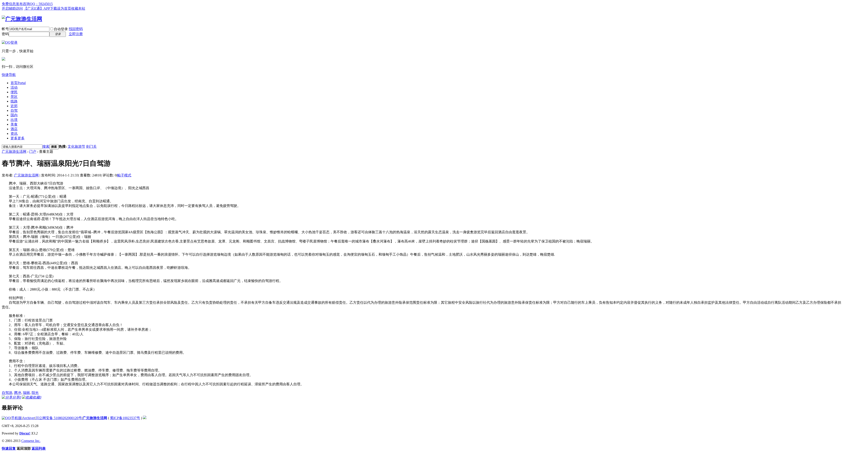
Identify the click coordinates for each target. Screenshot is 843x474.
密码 (5, 34)
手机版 (16, 418)
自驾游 (7, 393)
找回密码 (76, 29)
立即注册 (76, 34)
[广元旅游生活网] (22, 19)
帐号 (5, 29)
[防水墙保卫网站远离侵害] (144, 418)
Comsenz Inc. (30, 441)
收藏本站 (78, 8)
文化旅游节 (76, 146)
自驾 (14, 110)
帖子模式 (124, 175)
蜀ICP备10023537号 (125, 418)
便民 (14, 92)
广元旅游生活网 (14, 151)
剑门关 (91, 146)
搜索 (45, 146)
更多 (18, 138)
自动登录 (61, 29)
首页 (18, 83)
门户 (32, 151)
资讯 (14, 133)
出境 (14, 120)
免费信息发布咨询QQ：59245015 (27, 4)
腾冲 (17, 393)
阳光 (35, 393)
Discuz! (24, 433)
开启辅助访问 (12, 8)
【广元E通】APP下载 (40, 8)
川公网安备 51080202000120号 (58, 418)
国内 (14, 115)
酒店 (14, 129)
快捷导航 (9, 75)
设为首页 (64, 8)
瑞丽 (26, 393)
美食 (14, 124)
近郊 (14, 106)
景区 (14, 97)
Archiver (28, 418)
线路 (14, 101)
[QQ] (6, 418)
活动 (14, 87)
